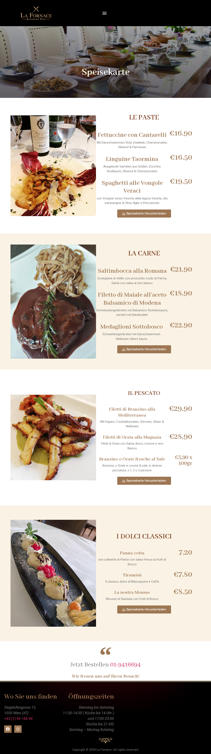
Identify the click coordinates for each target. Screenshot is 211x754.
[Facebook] (8, 729)
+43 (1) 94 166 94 (18, 718)
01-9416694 (125, 665)
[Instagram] (18, 729)
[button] (104, 13)
